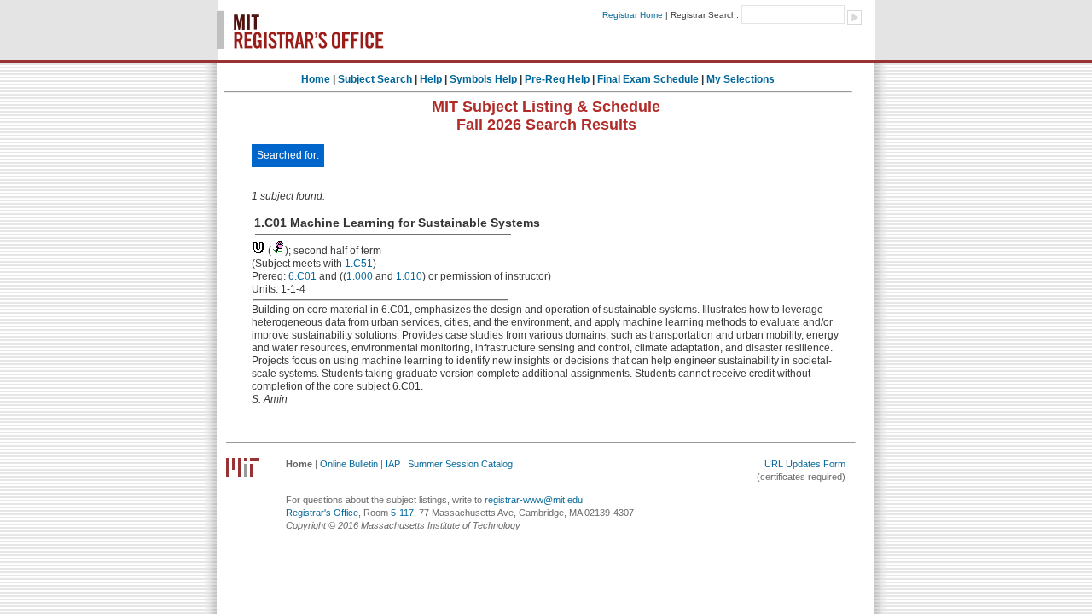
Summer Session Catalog (460, 464)
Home (315, 79)
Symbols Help (483, 79)
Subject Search (375, 79)
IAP (393, 464)
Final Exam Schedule (648, 79)
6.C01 (302, 276)
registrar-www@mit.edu (534, 500)
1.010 (409, 276)
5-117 (402, 512)
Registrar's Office (322, 512)
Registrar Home (632, 15)
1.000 (359, 276)
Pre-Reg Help (557, 79)
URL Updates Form (804, 464)
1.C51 (359, 263)
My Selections (740, 79)
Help (431, 79)
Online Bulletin (349, 464)
